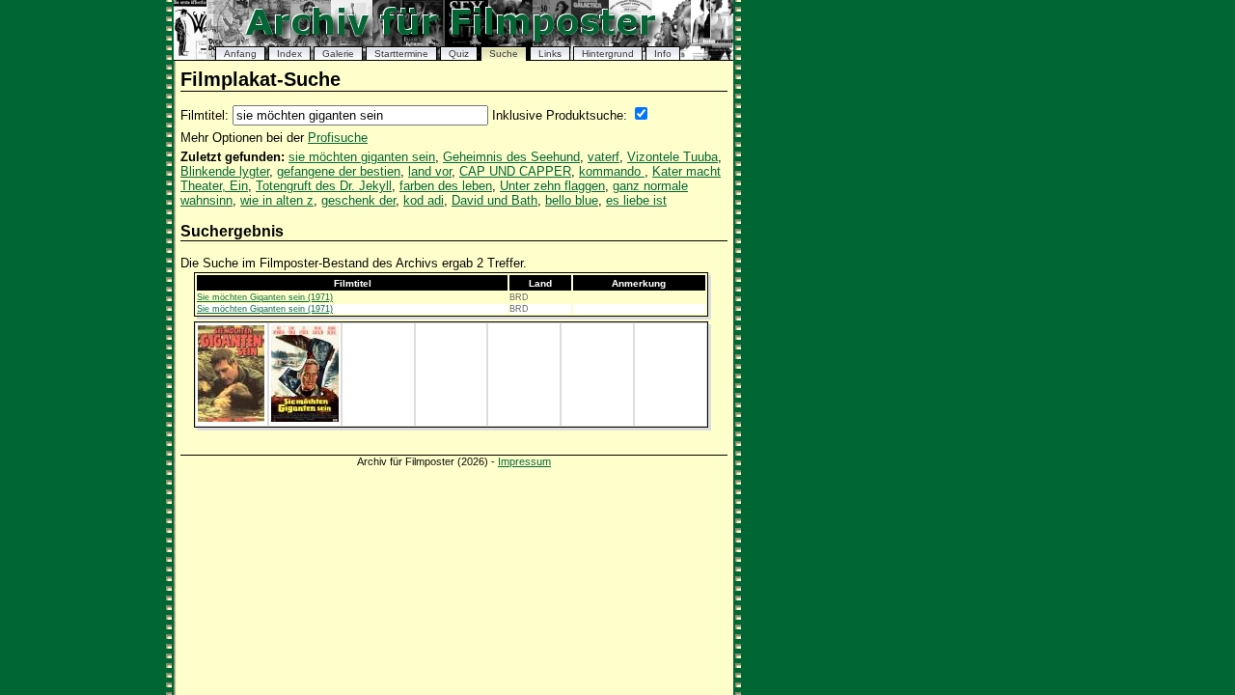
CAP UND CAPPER (515, 171)
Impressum (524, 461)
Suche (503, 53)
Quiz (459, 53)
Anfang (240, 53)
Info (663, 53)
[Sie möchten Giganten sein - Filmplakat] (231, 418)
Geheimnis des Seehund (511, 157)
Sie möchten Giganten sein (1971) (265, 297)
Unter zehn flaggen (552, 186)
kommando (612, 171)
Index (289, 53)
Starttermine (401, 53)
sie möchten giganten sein (361, 157)
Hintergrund (608, 53)
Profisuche (338, 137)
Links (550, 53)
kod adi (423, 200)
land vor (430, 171)
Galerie (338, 53)
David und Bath (494, 200)
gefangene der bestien (338, 171)
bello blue (571, 200)
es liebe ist (636, 200)
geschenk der (358, 200)
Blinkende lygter (224, 171)
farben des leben (445, 186)
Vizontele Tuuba (672, 157)
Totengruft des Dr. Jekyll (324, 186)
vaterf (603, 157)
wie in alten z (277, 200)
